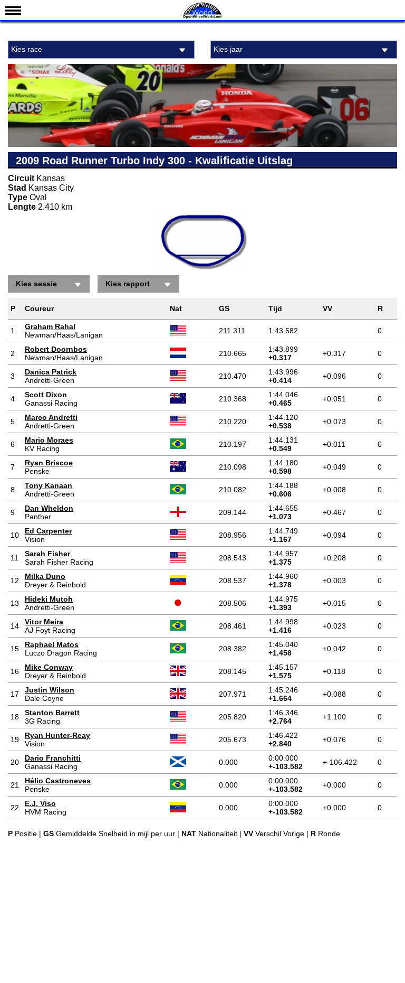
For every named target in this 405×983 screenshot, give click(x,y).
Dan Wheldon (49, 508)
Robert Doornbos (56, 349)
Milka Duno (45, 576)
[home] (202, 17)
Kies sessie (36, 283)
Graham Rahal (50, 326)
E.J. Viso (40, 803)
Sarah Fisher (47, 553)
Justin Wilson (49, 690)
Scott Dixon (46, 394)
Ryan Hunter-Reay (57, 735)
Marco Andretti (51, 417)
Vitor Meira (44, 621)
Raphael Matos (52, 644)
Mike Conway (49, 667)
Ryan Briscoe (49, 462)
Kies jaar (228, 49)
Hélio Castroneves (58, 780)
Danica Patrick (50, 372)
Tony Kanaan (48, 485)
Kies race (26, 49)
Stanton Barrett (52, 712)
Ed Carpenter (48, 531)
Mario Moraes (49, 440)
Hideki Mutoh (49, 599)
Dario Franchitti (53, 758)
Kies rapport (127, 283)
